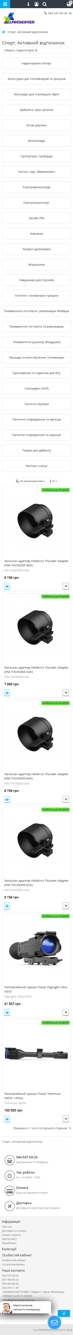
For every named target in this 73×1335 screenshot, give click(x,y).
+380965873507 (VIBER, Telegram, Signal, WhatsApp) (33, 1292)
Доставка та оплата (14, 1231)
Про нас (7, 1226)
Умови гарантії (11, 1235)
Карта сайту (9, 1239)
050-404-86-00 (10, 1283)
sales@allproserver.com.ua (18, 1300)
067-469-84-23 (10, 1279)
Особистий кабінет (14, 1260)
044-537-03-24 (57, 13)
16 (53, 481)
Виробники (9, 1243)
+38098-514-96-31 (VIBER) (17, 1296)
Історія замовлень (13, 1264)
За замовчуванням (31, 481)
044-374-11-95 (10, 1288)
